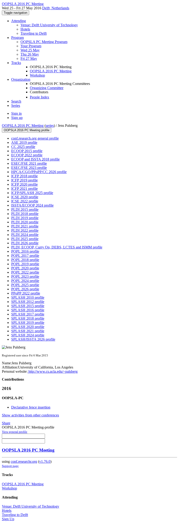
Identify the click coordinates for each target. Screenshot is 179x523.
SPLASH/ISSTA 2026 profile (33, 339)
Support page (10, 466)
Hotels (25, 29)
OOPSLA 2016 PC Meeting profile (26, 130)
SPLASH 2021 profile (27, 331)
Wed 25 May (30, 50)
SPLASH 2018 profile (27, 318)
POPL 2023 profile (25, 276)
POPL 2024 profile (25, 281)
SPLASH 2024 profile (27, 335)
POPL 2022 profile (25, 272)
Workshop (37, 75)
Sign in (16, 113)
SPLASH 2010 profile (27, 297)
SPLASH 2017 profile (27, 314)
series (50, 125)
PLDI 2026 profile (24, 243)
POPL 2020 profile (25, 268)
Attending (18, 21)
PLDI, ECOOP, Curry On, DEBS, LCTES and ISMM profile (56, 247)
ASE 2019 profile (24, 142)
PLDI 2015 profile (24, 209)
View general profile (14, 431)
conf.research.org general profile (35, 138)
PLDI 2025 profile (24, 239)
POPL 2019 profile (25, 264)
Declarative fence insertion (30, 407)
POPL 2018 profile (25, 260)
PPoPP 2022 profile (25, 293)
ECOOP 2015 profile (26, 151)
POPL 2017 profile (25, 256)
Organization (20, 79)
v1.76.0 (44, 461)
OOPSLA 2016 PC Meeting (51, 71)
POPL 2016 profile (25, 251)
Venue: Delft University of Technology (49, 25)
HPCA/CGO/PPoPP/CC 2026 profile (39, 172)
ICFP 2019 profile (24, 180)
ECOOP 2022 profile (26, 155)
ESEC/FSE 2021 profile (29, 163)
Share (6, 423)
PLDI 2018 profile (24, 214)
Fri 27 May (29, 58)
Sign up (17, 118)
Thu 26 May (30, 54)
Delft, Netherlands (55, 8)
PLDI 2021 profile (24, 226)
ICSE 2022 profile (24, 201)
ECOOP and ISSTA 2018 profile (35, 159)
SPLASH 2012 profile (27, 302)
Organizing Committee (46, 88)
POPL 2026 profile (25, 289)
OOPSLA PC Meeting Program (44, 42)
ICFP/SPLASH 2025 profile (32, 193)
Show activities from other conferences (30, 415)
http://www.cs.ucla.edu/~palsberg (53, 371)
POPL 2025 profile (25, 285)
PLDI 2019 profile (24, 218)
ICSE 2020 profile (24, 197)
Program (17, 38)
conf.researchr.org (24, 461)
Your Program (31, 46)
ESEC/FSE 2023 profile (29, 168)
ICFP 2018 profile (24, 176)
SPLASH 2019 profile (27, 323)
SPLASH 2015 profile (27, 306)
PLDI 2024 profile (24, 235)
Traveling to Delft (34, 33)
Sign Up (8, 519)
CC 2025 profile (23, 147)
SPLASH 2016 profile (27, 310)
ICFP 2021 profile (24, 189)
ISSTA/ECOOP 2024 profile (32, 205)
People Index (39, 97)
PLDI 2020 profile (24, 222)
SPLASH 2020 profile (27, 327)
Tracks (16, 63)
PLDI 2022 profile (24, 230)
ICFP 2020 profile (24, 184)
